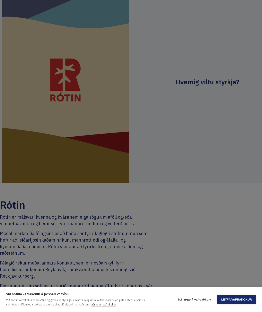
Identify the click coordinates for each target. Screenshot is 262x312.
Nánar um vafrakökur (103, 304)
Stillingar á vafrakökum (194, 299)
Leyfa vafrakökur (236, 299)
